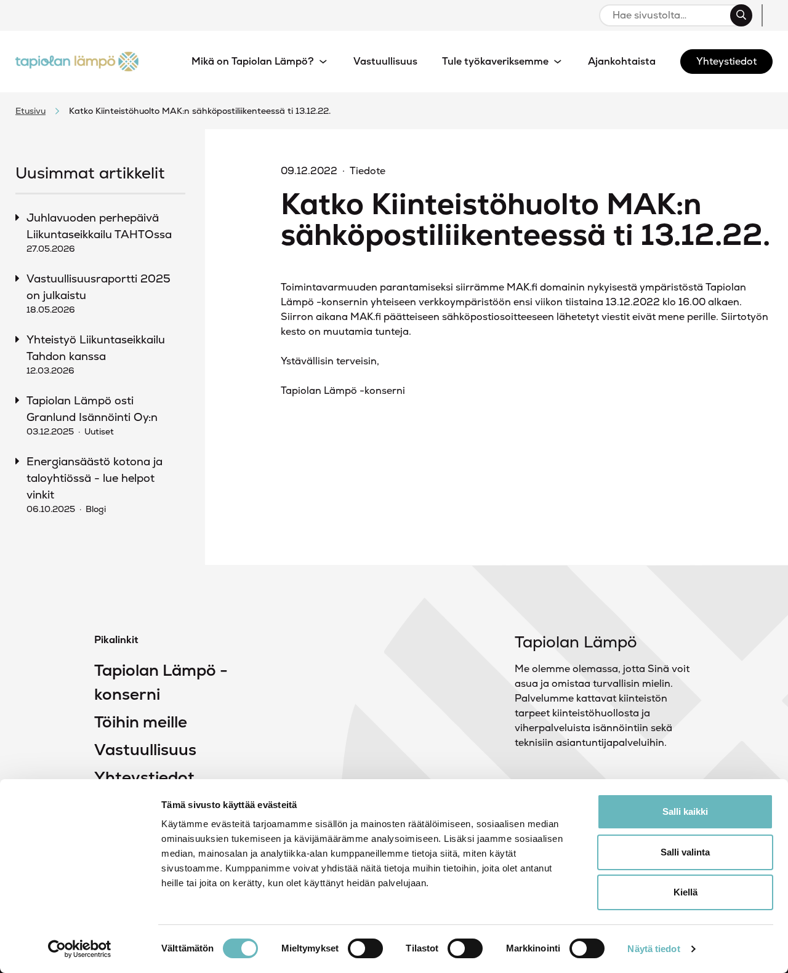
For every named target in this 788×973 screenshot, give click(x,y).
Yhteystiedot (144, 777)
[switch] (365, 948)
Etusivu (30, 110)
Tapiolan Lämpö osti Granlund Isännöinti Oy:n (92, 415)
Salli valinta (685, 852)
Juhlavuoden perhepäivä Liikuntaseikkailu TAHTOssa (99, 232)
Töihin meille (140, 721)
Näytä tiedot (653, 948)
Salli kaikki (685, 811)
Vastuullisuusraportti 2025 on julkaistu (98, 293)
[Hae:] (670, 15)
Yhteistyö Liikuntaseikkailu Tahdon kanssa (95, 354)
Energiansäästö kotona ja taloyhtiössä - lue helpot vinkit (94, 484)
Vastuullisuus (145, 749)
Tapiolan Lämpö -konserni (161, 682)
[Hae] (741, 15)
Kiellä (685, 892)
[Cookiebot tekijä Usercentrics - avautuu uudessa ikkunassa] (80, 949)
